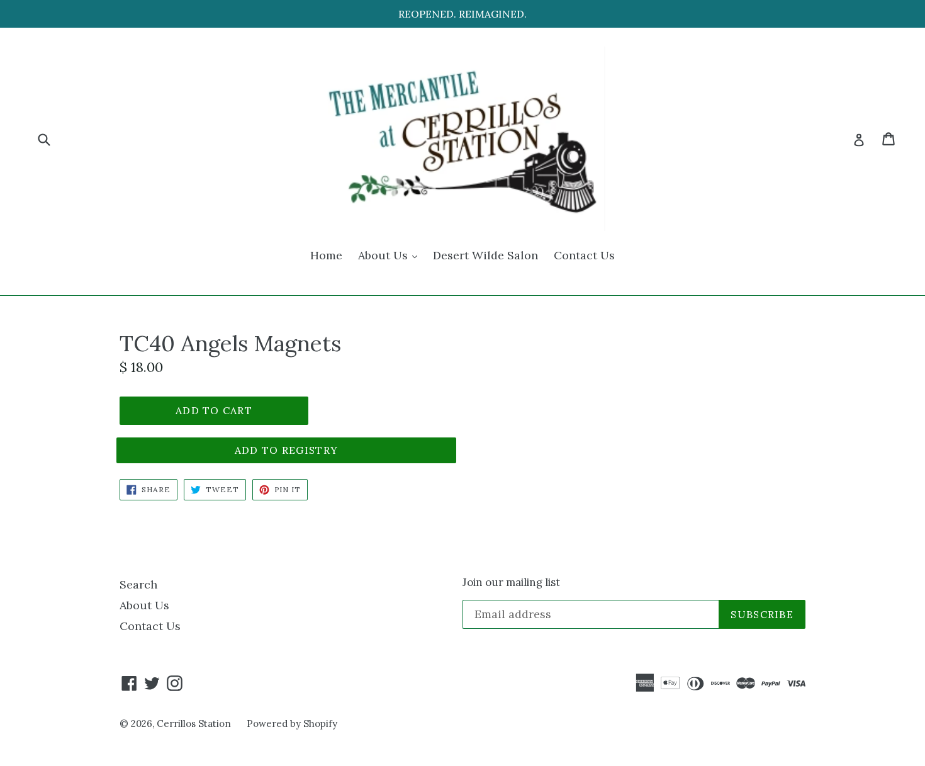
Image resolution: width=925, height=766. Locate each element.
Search (138, 584)
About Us (390, 254)
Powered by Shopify (292, 723)
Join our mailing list (511, 582)
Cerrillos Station (194, 723)
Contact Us (584, 255)
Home (326, 255)
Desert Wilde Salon (485, 255)
